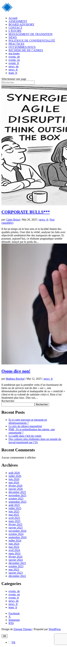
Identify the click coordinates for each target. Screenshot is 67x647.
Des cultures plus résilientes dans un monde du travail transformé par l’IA (35, 441)
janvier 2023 (16, 572)
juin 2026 (14, 479)
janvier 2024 (16, 559)
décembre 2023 (17, 563)
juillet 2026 (15, 476)
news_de (14, 66)
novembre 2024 (17, 530)
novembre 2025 (17, 495)
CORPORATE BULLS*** (25, 212)
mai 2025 (14, 514)
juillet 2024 (15, 540)
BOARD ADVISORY (21, 24)
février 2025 (15, 524)
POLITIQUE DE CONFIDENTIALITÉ (32, 40)
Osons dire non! (15, 371)
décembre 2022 (17, 575)
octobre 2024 (16, 534)
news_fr (13, 69)
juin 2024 (14, 543)
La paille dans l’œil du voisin (25, 435)
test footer (14, 53)
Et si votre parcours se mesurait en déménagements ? (28, 421)
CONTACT (15, 27)
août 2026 (14, 472)
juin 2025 (14, 511)
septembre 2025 (17, 501)
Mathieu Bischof (15, 378)
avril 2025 (14, 517)
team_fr (13, 72)
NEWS (13, 37)
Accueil (13, 18)
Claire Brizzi (13, 219)
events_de (14, 56)
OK (4, 636)
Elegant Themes (23, 629)
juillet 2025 (15, 508)
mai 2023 (14, 569)
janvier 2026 (16, 488)
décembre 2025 (17, 492)
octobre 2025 (16, 498)
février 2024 (15, 556)
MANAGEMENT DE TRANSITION (31, 34)
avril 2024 (14, 550)
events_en (14, 59)
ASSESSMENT (18, 21)
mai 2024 (14, 546)
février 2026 (15, 485)
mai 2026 (14, 482)
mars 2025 (14, 521)
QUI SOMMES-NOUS (22, 47)
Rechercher (7, 400)
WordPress (55, 629)
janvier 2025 (16, 527)
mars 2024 (14, 553)
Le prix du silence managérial (25, 426)
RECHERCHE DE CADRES (26, 50)
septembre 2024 (17, 537)
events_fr (14, 63)
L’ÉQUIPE (15, 30)
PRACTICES (16, 43)
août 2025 (14, 505)
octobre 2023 (16, 566)
